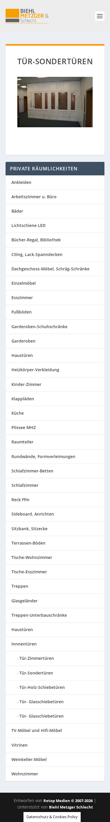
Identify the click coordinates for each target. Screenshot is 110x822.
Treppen (19, 586)
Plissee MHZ (23, 427)
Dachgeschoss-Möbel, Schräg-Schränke (50, 269)
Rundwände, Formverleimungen (43, 456)
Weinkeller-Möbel (29, 759)
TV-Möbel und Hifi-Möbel (36, 730)
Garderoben (23, 341)
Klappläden (22, 398)
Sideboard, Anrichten (32, 514)
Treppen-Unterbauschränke (39, 615)
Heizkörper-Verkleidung (35, 369)
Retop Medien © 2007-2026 (68, 800)
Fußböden (21, 312)
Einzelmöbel (23, 283)
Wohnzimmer (24, 774)
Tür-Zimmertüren (36, 658)
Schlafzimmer (24, 485)
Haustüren (22, 355)
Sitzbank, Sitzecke (29, 528)
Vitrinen (19, 745)
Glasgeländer (24, 601)
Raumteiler (22, 442)
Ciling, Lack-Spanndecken (36, 254)
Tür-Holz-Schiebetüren (42, 687)
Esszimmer (22, 297)
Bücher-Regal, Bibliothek (36, 240)
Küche (17, 413)
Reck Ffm (20, 499)
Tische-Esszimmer (29, 571)
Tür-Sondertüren (36, 673)
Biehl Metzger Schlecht (71, 807)
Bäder (17, 211)
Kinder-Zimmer (26, 384)
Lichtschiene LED (28, 225)
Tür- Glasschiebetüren (41, 701)
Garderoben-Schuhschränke (39, 326)
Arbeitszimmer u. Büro (34, 196)
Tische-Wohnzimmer (31, 557)
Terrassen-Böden (28, 543)
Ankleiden (21, 182)
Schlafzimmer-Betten (32, 471)
